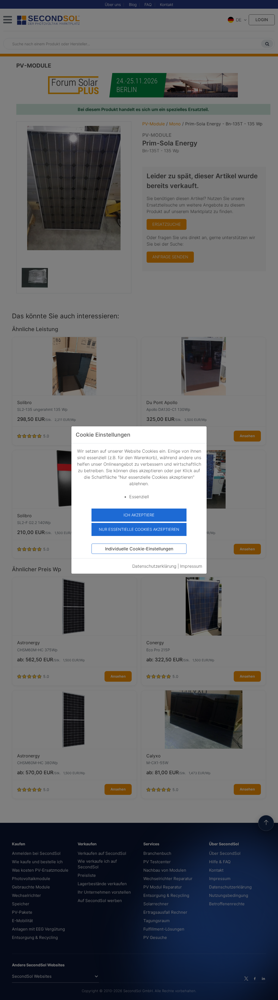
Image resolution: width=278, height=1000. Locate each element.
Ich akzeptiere (139, 515)
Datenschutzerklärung (154, 566)
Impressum (191, 566)
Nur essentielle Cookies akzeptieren (139, 529)
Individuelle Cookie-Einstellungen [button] (139, 548)
